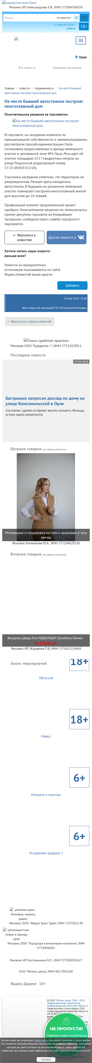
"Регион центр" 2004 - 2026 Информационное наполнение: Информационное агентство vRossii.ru (67, 1003)
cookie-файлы (41, 1040)
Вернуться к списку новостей (31, 321)
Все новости (27, 68)
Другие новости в (62, 237)
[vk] (81, 237)
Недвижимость (44, 88)
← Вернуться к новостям (24, 237)
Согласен (46, 1059)
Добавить (72, 285)
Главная (9, 88)
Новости (24, 88)
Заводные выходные (66, 68)
